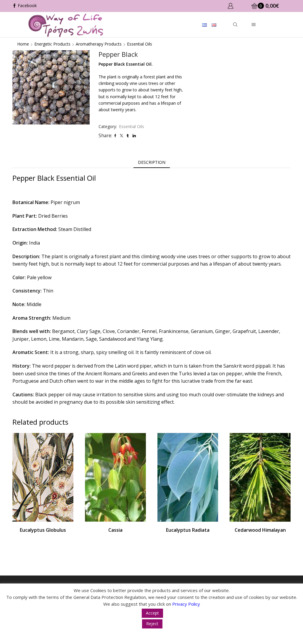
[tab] (151, 162)
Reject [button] (152, 623)
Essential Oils (139, 44)
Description (151, 162)
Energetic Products (52, 44)
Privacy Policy (186, 604)
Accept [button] (152, 613)
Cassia (115, 530)
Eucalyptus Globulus (43, 530)
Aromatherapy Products (99, 44)
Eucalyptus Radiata (187, 530)
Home (23, 44)
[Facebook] (24, 6)
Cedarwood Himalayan (260, 530)
